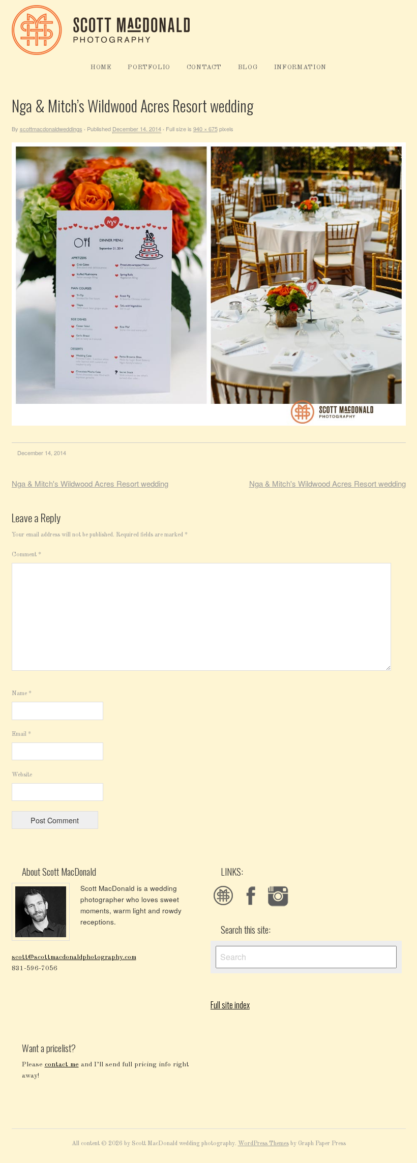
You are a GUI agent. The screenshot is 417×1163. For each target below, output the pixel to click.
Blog (248, 67)
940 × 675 (205, 129)
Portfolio (149, 67)
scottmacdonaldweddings (51, 129)
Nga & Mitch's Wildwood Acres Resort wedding (90, 483)
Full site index (230, 1005)
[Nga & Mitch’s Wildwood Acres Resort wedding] (209, 424)
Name (22, 694)
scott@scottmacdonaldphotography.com (74, 957)
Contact (204, 67)
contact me (62, 1064)
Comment (26, 555)
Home (101, 67)
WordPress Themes (263, 1144)
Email (21, 734)
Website (22, 775)
